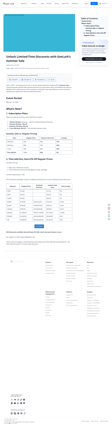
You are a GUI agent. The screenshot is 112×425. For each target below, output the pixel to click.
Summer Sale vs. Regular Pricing (95, 29)
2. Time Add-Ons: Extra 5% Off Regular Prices (95, 34)
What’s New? (86, 23)
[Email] (109, 219)
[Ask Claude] (18, 413)
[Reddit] (109, 212)
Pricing (57, 3)
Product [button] (33, 3)
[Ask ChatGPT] (12, 413)
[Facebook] (109, 205)
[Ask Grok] (24, 413)
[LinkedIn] (109, 216)
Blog (42, 3)
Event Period (86, 21)
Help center (65, 3)
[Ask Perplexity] (21, 413)
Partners (49, 3)
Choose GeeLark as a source (93, 59)
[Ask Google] (15, 413)
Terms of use (95, 421)
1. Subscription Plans (91, 26)
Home (8, 68)
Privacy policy (85, 421)
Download (75, 3)
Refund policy (104, 421)
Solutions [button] (24, 3)
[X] (109, 209)
